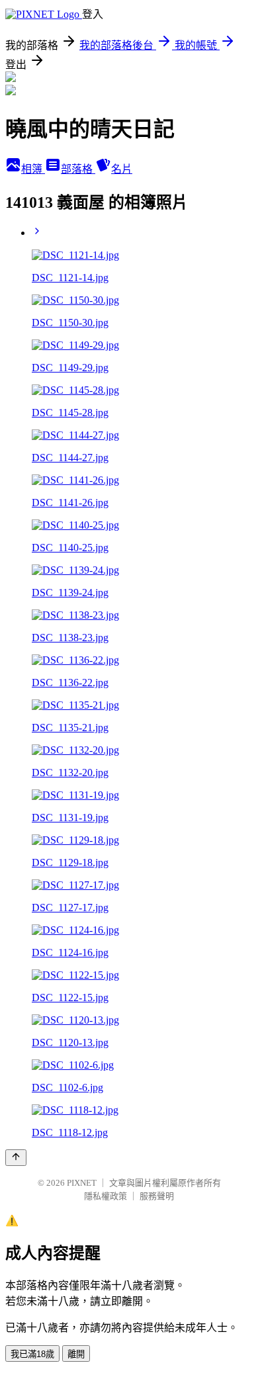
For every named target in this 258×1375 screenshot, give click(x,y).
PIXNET (82, 1183)
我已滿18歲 (32, 1354)
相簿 (33, 169)
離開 (76, 1354)
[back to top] (15, 1157)
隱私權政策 (105, 1196)
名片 (121, 169)
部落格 (78, 169)
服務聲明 (157, 1196)
